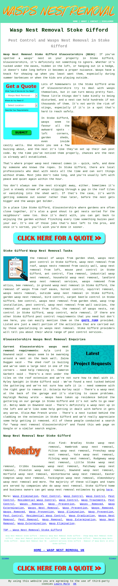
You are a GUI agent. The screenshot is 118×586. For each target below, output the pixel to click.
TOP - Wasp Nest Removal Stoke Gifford (32, 530)
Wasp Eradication (82, 515)
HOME (75, 21)
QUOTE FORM (89, 320)
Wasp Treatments (93, 500)
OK (74, 584)
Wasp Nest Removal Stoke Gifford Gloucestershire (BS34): (50, 54)
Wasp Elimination (25, 496)
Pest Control (50, 496)
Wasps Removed (31, 504)
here (109, 489)
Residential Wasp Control (37, 500)
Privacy (112, 558)
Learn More (62, 584)
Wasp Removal (52, 519)
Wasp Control (73, 496)
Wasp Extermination (81, 519)
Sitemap (5, 558)
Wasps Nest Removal (43, 507)
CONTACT (94, 21)
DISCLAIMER (107, 21)
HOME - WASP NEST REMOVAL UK (59, 550)
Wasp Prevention (61, 504)
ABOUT (84, 21)
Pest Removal (28, 519)
